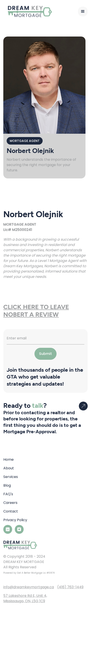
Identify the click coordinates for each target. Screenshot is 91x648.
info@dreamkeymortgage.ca (28, 587)
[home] (27, 11)
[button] (83, 11)
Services (10, 476)
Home (8, 459)
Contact (10, 511)
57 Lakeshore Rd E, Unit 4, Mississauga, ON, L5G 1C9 (25, 598)
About (8, 468)
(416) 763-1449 (70, 587)
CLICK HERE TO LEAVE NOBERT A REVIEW (36, 310)
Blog (7, 485)
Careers (10, 502)
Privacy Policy (15, 519)
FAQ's (8, 494)
